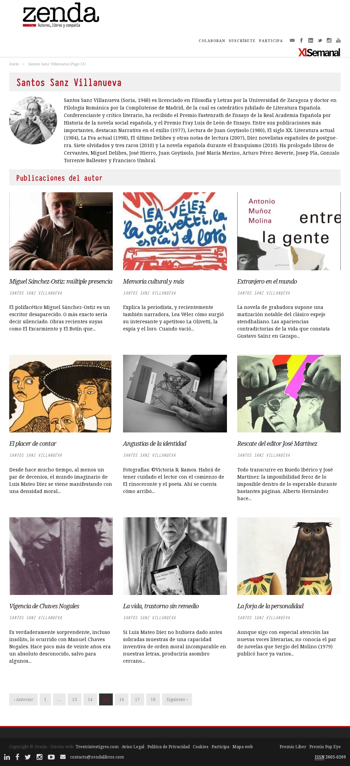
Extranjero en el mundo (267, 281)
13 (74, 699)
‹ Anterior (23, 699)
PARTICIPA (271, 40)
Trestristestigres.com (97, 747)
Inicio (14, 63)
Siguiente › (177, 699)
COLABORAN (212, 40)
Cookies (200, 747)
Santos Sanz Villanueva (35, 293)
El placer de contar (32, 443)
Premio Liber (293, 747)
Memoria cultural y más (153, 281)
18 (153, 699)
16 (121, 699)
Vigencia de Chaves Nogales (44, 606)
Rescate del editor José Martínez (277, 443)
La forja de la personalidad (270, 606)
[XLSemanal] (319, 52)
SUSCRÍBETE (242, 40)
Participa (220, 747)
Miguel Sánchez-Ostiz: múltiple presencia (60, 281)
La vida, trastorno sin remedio (161, 606)
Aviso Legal (133, 747)
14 (90, 699)
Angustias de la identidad (155, 443)
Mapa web (242, 747)
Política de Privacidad (168, 747)
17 (137, 699)
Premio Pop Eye (325, 747)
